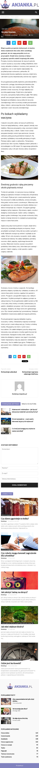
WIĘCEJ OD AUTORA (29, 404)
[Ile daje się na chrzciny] (6, 720)
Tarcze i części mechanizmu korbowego (12, 659)
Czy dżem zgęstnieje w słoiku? (15, 518)
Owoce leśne (5, 733)
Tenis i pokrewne (6, 757)
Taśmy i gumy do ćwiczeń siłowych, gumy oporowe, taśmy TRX (17, 623)
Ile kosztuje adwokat (9, 372)
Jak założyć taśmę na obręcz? (14, 592)
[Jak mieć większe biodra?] (19, 615)
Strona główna (5, 17)
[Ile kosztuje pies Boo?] (6, 711)
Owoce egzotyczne (7, 742)
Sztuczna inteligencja (7, 549)
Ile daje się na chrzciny (20, 718)
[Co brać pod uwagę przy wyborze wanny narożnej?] (6, 430)
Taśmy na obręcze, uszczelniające (10, 588)
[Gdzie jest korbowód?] (19, 652)
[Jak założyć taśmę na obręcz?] (19, 581)
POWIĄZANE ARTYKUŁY (10, 404)
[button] (36, 12)
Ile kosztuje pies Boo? (20, 709)
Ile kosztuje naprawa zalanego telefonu (30, 373)
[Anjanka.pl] (19, 5)
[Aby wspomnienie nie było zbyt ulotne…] (6, 701)
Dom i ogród (5, 29)
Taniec (3, 748)
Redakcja (4, 521)
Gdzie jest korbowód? (11, 663)
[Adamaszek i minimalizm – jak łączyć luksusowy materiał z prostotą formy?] (6, 411)
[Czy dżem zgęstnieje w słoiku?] (19, 507)
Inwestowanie (5, 736)
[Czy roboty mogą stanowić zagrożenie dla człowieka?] (19, 541)
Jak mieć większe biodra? (12, 626)
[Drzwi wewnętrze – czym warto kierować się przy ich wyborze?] (6, 421)
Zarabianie (4, 739)
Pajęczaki (4, 751)
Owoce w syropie (6, 515)
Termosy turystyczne (7, 754)
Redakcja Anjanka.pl (11, 35)
